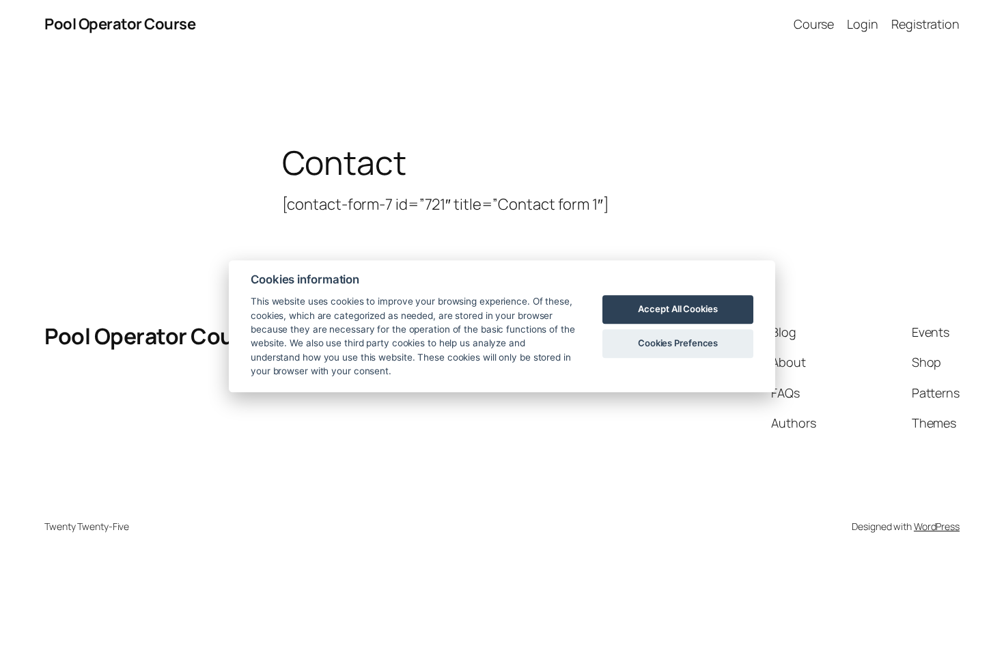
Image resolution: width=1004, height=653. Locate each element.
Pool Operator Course (119, 24)
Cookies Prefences (678, 342)
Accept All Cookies (677, 308)
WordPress (937, 526)
